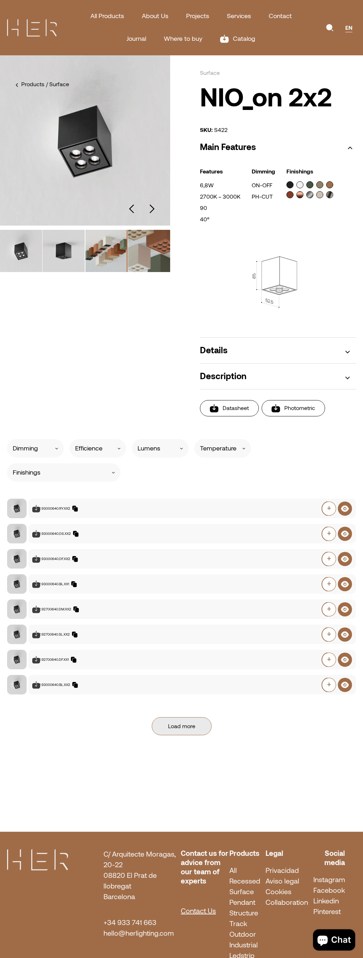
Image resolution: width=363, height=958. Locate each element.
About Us (155, 16)
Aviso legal (282, 881)
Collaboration (287, 902)
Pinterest (327, 911)
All (233, 870)
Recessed (244, 881)
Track (238, 923)
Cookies (278, 892)
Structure (243, 913)
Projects (197, 16)
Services (239, 16)
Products (32, 84)
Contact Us (198, 911)
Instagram (329, 880)
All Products (107, 16)
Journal (136, 38)
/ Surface (57, 84)
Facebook (329, 890)
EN (348, 27)
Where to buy (183, 38)
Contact (280, 16)
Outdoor (242, 934)
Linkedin (326, 901)
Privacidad (282, 870)
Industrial (243, 945)
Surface (241, 892)
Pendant (242, 902)
